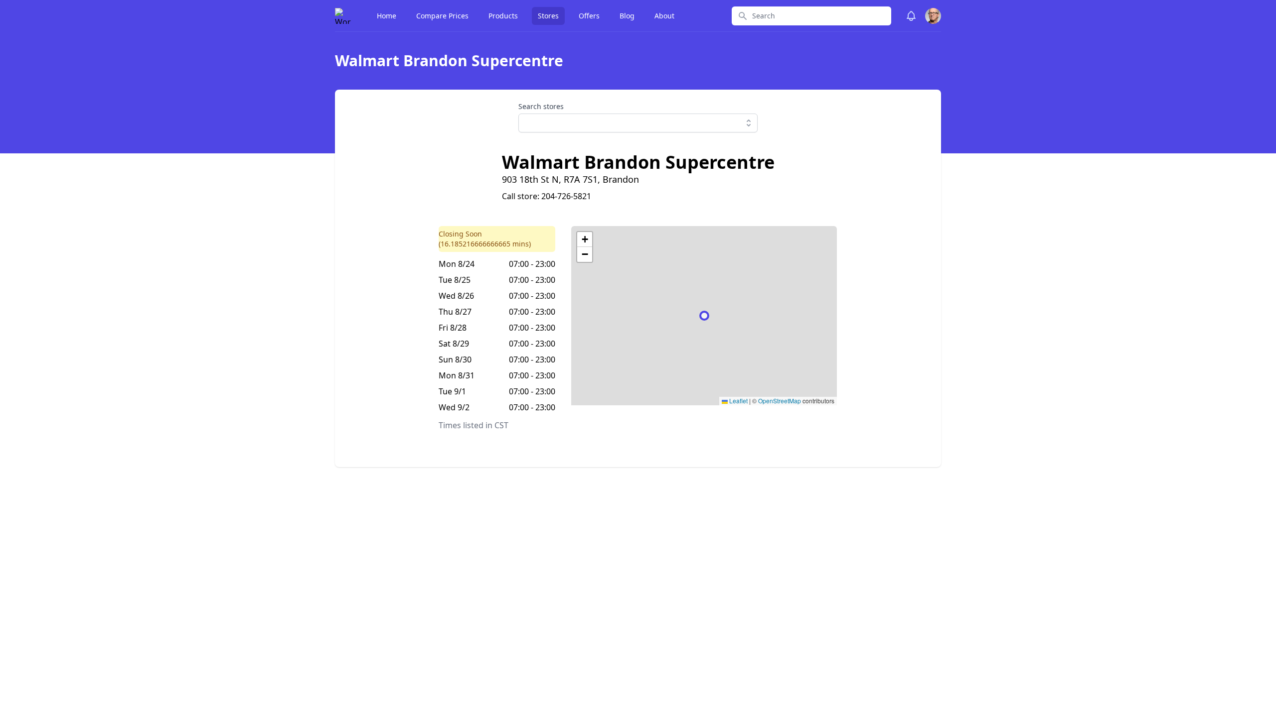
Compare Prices (442, 15)
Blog (627, 15)
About (664, 15)
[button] (584, 239)
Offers (589, 15)
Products (503, 15)
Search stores (541, 106)
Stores (548, 15)
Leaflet (738, 400)
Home (386, 15)
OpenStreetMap (779, 400)
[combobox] (638, 123)
